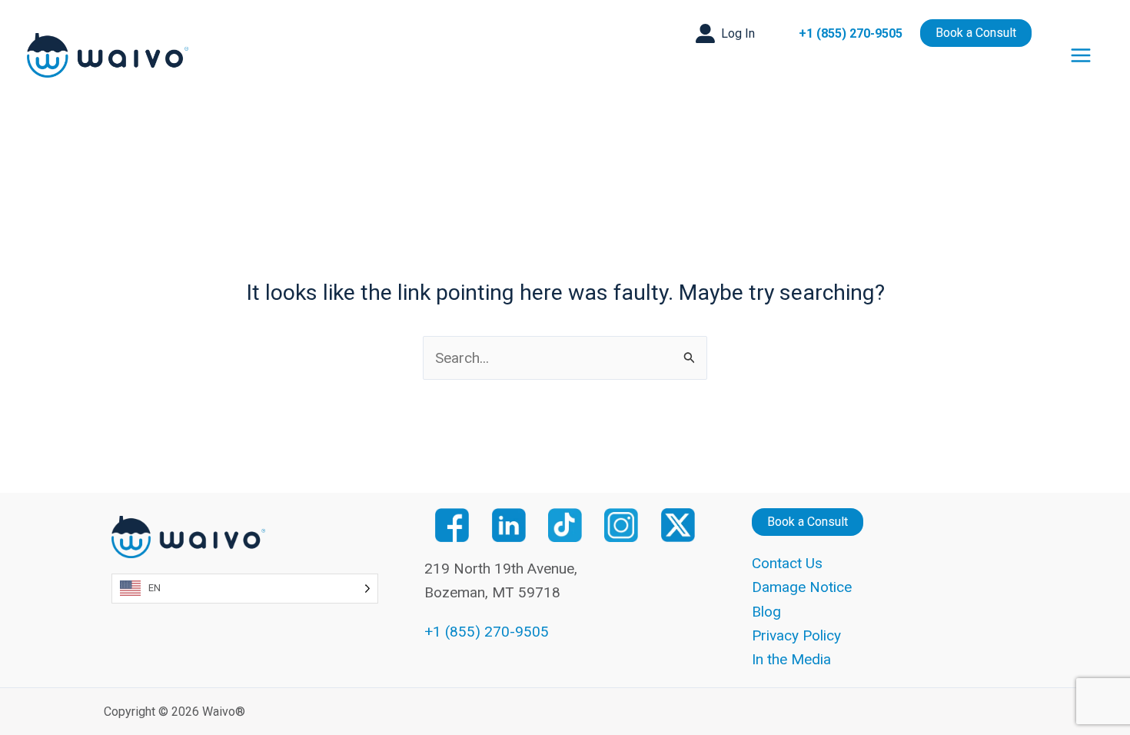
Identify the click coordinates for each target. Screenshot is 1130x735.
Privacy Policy (796, 635)
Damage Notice (802, 587)
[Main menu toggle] (1081, 55)
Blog (766, 611)
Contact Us (787, 563)
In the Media (791, 659)
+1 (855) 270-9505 (850, 33)
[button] (725, 33)
